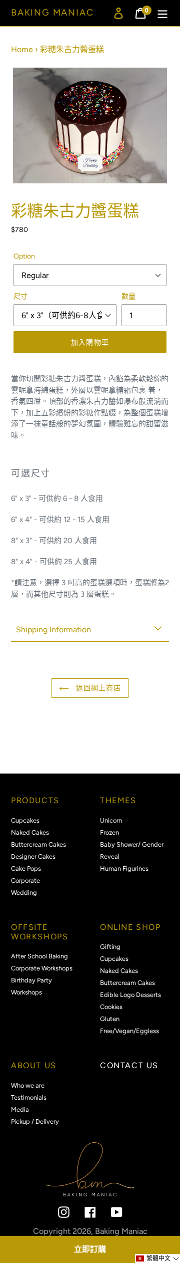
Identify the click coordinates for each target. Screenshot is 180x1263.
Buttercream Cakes (38, 844)
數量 (129, 296)
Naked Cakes (30, 832)
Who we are (27, 1085)
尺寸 (21, 296)
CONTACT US (129, 1065)
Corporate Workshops (41, 968)
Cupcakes (25, 820)
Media (20, 1109)
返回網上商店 (98, 688)
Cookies (111, 1007)
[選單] (163, 13)
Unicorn (111, 820)
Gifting (110, 946)
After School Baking (39, 956)
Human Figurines (124, 868)
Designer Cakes (33, 856)
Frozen (109, 832)
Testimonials (28, 1097)
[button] (157, 1258)
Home (22, 49)
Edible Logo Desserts (130, 994)
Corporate (25, 880)
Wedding (24, 892)
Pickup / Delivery (35, 1121)
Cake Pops (26, 868)
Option (24, 256)
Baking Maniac (52, 13)
